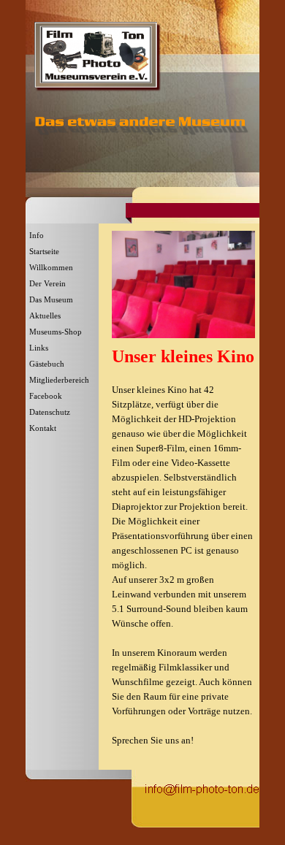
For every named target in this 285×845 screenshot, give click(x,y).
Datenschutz (49, 412)
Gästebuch (46, 364)
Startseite (44, 252)
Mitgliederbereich (59, 380)
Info (36, 236)
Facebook (45, 396)
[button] (202, 787)
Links (38, 348)
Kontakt (42, 428)
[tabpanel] (183, 553)
